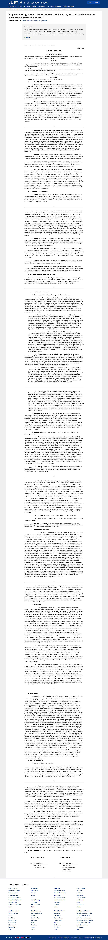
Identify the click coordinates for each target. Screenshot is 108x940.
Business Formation (59, 890)
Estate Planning (35, 900)
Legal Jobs (57, 913)
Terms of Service (78, 937)
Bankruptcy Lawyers (14, 890)
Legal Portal (60, 937)
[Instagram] (22, 937)
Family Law (34, 902)
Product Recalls (58, 920)
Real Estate (57, 902)
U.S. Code (11, 915)
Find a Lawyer (12, 6)
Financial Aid (80, 895)
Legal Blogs (57, 915)
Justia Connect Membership (84, 913)
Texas (33, 927)
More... (10, 907)
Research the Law (32, 6)
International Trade (59, 900)
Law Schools (41, 6)
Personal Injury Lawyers (15, 904)
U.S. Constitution (13, 913)
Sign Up (96, 2)
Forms (14, 9)
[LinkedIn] (15, 937)
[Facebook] (20, 937)
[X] (28, 937)
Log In (90, 2)
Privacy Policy (87, 937)
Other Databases (59, 911)
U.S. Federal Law (13, 911)
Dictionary (79, 890)
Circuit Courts (12, 922)
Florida (33, 922)
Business (57, 888)
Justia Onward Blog (82, 925)
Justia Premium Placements (84, 918)
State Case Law (35, 918)
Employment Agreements (40, 20)
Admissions (80, 893)
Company (66, 937)
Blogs (78, 902)
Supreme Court (12, 920)
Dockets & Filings (13, 927)
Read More (27, 37)
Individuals (34, 888)
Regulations (11, 918)
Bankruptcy (34, 890)
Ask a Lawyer (21, 6)
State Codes (34, 915)
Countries (56, 927)
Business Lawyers (13, 893)
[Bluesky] (26, 937)
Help (71, 937)
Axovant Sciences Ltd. (32, 9)
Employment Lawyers (14, 897)
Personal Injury (35, 904)
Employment (57, 895)
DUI (32, 897)
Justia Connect (52, 937)
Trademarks (57, 925)
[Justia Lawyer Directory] (30, 937)
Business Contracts (21, 9)
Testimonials (80, 927)
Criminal (33, 893)
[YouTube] (17, 937)
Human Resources (27, 20)
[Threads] (24, 937)
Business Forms (58, 918)
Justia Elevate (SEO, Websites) (85, 920)
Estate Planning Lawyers (15, 900)
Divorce (33, 895)
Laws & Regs (50, 6)
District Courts (12, 925)
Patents (56, 922)
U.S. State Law (35, 911)
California (34, 920)
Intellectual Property (59, 897)
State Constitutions (36, 913)
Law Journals (80, 900)
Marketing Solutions (68, 6)
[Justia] (15, 2)
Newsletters (58, 6)
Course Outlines (81, 897)
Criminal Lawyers (13, 895)
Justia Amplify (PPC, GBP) (83, 922)
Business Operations (60, 893)
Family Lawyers (12, 902)
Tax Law (56, 904)
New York (34, 925)
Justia (9, 9)
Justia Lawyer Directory (83, 915)
